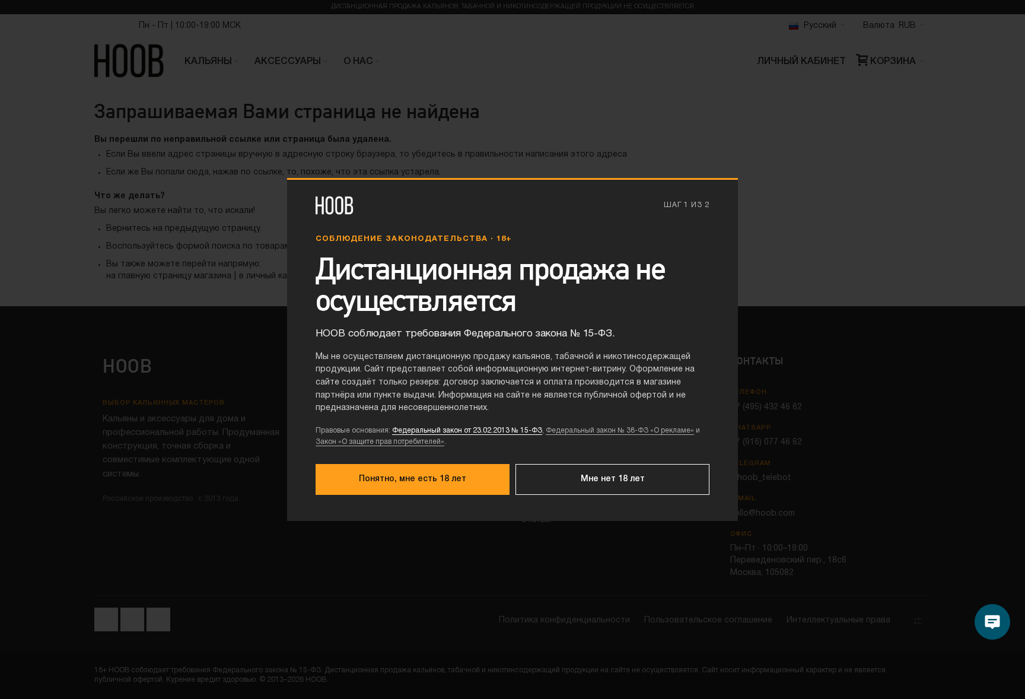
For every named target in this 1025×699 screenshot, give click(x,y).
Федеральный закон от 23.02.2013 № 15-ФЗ (467, 430)
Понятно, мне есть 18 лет (412, 479)
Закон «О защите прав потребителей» (380, 442)
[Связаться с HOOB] (992, 622)
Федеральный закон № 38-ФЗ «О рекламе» (620, 430)
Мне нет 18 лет (613, 479)
